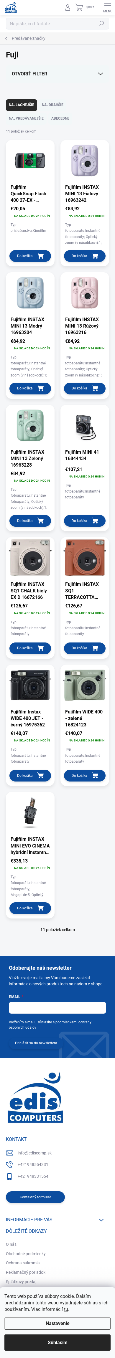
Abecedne (60, 118)
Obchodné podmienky (26, 1253)
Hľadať (101, 24)
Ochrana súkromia (23, 1262)
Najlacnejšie (21, 105)
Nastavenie (58, 1323)
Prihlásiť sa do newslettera (36, 1043)
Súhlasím (58, 1342)
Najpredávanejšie (26, 118)
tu (66, 1309)
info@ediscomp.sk (35, 1153)
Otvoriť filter (29, 74)
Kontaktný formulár (35, 1197)
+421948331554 (33, 1176)
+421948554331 (33, 1164)
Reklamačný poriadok (25, 1272)
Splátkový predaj (21, 1281)
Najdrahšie (52, 105)
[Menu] (107, 7)
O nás (11, 1244)
